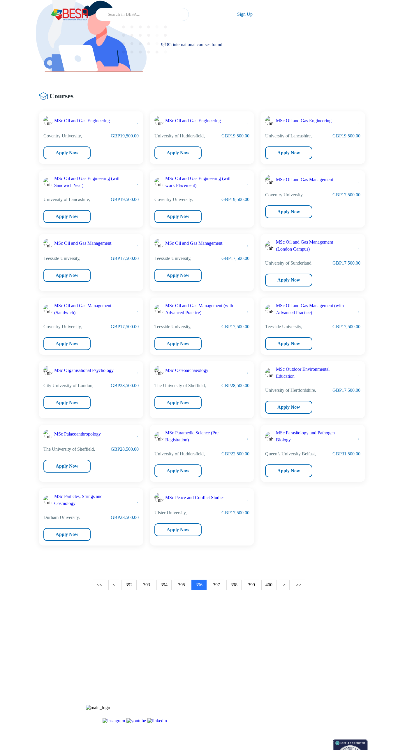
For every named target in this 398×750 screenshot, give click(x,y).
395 (181, 584)
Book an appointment (284, 742)
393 (146, 584)
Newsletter (275, 674)
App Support (277, 684)
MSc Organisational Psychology (84, 370)
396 (199, 584)
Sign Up (245, 14)
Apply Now (67, 152)
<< (99, 584)
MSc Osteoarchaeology (186, 370)
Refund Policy (322, 715)
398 (233, 584)
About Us (318, 664)
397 (216, 584)
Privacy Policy (322, 705)
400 (268, 584)
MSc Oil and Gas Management (304, 179)
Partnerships (320, 674)
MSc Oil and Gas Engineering (82, 120)
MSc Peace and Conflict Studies (194, 497)
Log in (210, 14)
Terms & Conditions (327, 695)
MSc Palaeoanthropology (77, 433)
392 (129, 584)
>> (298, 584)
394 (164, 584)
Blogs (271, 664)
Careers (316, 684)
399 (251, 584)
